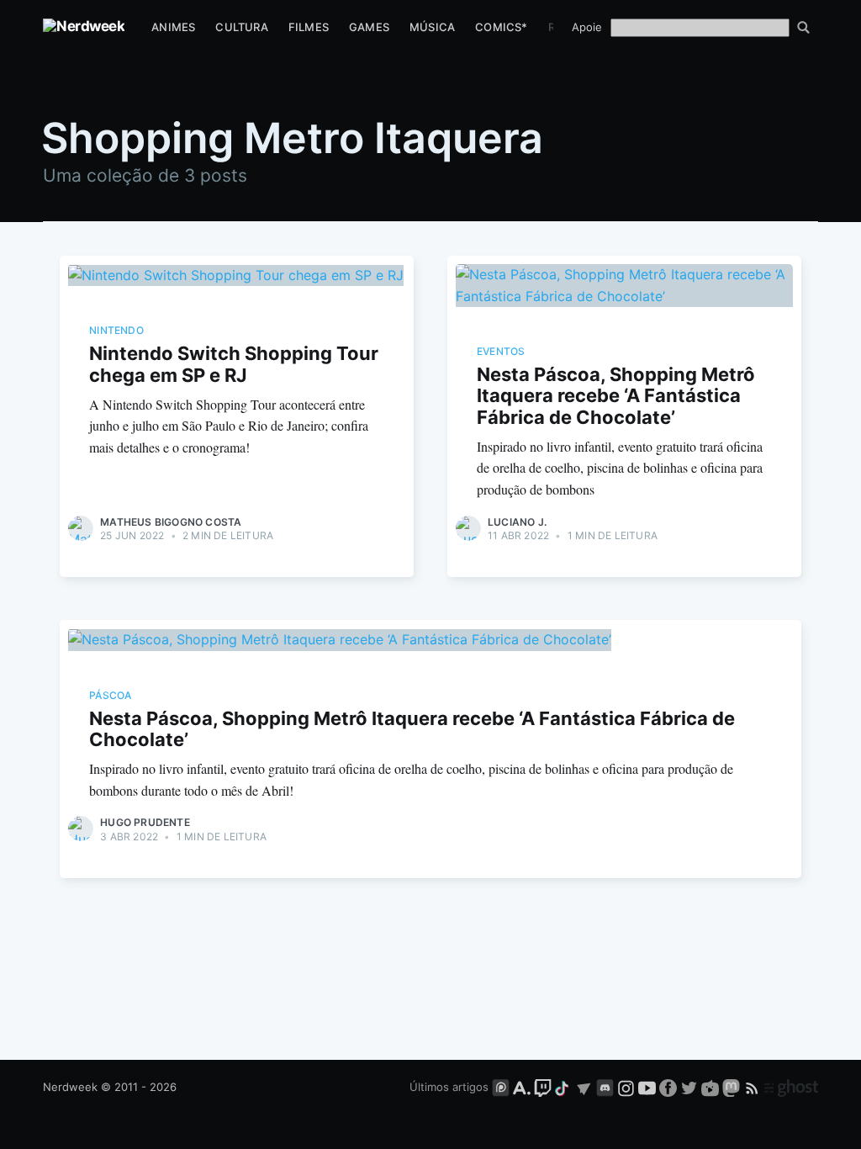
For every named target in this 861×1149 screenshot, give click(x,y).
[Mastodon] (732, 1086)
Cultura (241, 27)
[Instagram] (626, 1086)
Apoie (587, 27)
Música (432, 27)
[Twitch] (543, 1086)
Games (369, 27)
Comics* (501, 27)
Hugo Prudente (145, 822)
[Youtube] (647, 1086)
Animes (173, 27)
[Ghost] (791, 1086)
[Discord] (605, 1086)
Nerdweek (70, 1086)
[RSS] (753, 1086)
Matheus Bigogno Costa (170, 522)
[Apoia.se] (523, 1086)
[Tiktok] (563, 1086)
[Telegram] (584, 1086)
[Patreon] (501, 1086)
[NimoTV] (711, 1086)
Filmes (308, 27)
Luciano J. (517, 522)
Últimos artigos (449, 1086)
